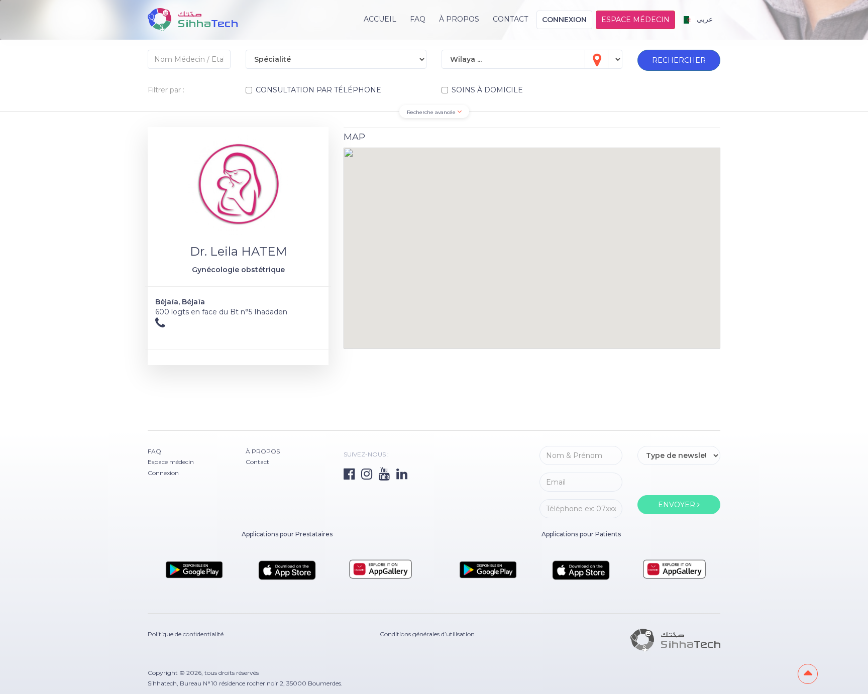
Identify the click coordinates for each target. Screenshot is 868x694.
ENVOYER (677, 504)
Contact (510, 19)
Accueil (380, 19)
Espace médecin (635, 19)
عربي (704, 19)
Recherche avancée (432, 112)
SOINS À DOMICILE (487, 89)
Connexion (564, 19)
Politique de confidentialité (186, 634)
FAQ (417, 19)
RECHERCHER (679, 60)
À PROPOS (459, 19)
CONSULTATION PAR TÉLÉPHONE (318, 89)
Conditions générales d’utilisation (427, 634)
